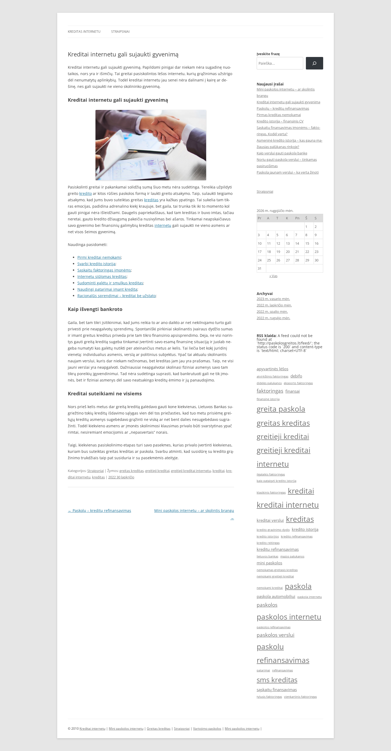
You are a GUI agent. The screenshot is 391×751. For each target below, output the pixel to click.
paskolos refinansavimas (273, 627)
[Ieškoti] (314, 63)
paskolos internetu (289, 617)
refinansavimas (282, 670)
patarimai (263, 670)
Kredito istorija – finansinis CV (280, 121)
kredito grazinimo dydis (273, 530)
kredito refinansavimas (297, 536)
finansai (292, 391)
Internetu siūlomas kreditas (102, 276)
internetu (163, 225)
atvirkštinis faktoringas (272, 376)
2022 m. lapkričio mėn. (274, 305)
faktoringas (270, 390)
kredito (85, 193)
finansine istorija (268, 399)
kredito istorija (305, 529)
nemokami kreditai (270, 588)
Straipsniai (120, 31)
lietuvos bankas (267, 556)
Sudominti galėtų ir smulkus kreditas (110, 282)
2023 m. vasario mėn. (273, 298)
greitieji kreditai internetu (191, 470)
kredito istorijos (268, 536)
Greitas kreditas (158, 728)
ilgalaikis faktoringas (271, 474)
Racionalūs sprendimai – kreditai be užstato (116, 295)
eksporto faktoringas (298, 383)
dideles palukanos (269, 383)
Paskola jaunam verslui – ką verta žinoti (288, 172)
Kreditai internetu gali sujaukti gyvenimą (288, 102)
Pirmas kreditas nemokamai (279, 114)
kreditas (151, 199)
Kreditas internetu (84, 31)
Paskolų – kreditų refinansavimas (99, 510)
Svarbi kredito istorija (96, 263)
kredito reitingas (268, 543)
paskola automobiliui (276, 596)
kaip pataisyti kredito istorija (276, 481)
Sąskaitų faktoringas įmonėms (104, 270)
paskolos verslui (275, 634)
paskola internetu (309, 597)
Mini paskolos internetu (126, 728)
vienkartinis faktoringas (300, 697)
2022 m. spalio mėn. (272, 311)
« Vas (273, 275)
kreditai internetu (288, 504)
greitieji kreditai (157, 470)
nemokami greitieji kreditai (275, 576)
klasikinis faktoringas (271, 492)
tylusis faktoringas (269, 697)
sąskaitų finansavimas (277, 689)
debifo (296, 376)
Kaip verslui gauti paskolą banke (282, 153)
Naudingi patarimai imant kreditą (107, 289)
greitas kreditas (131, 470)
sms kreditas (277, 679)
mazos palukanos (292, 556)
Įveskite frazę (268, 53)
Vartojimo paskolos (207, 728)
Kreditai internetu (92, 728)
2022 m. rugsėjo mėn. (273, 317)
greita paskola (281, 409)
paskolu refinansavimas (283, 653)
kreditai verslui (270, 520)
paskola (298, 586)
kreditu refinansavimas (278, 549)
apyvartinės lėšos (272, 368)
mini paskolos (269, 562)
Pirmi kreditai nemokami (99, 257)
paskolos (267, 604)
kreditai (218, 470)
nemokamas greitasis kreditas (277, 570)
